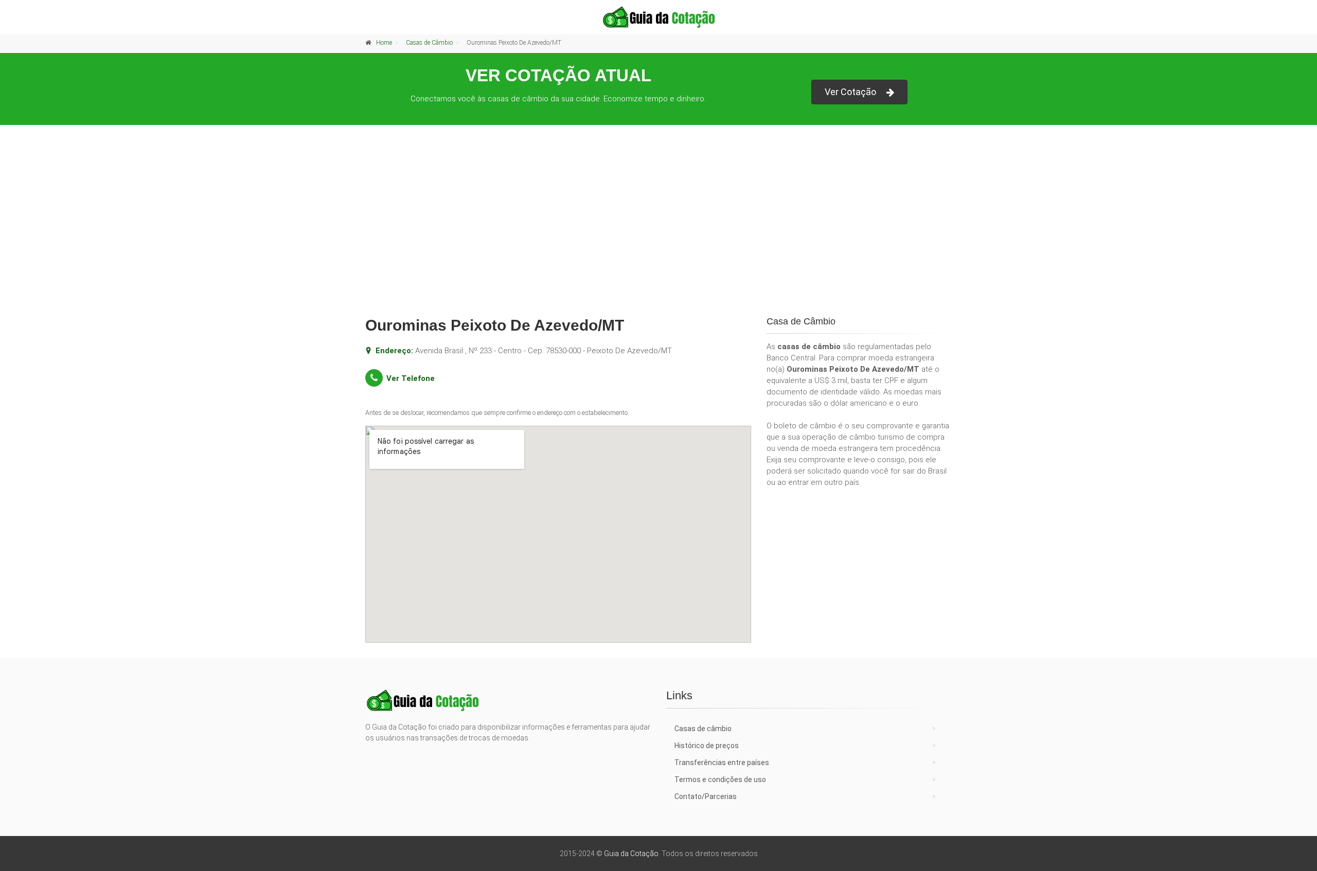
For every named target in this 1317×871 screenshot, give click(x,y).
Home (384, 42)
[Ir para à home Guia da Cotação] (658, 17)
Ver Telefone (410, 378)
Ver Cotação (850, 91)
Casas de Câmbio (429, 42)
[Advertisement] (658, 229)
